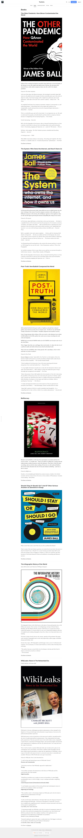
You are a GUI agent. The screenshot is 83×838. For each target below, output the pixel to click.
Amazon (29, 825)
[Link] (19, 14)
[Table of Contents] (1, 419)
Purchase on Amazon (26, 655)
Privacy (40, 830)
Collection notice (48, 830)
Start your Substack (38, 832)
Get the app (47, 832)
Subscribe (74, 2)
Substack (36, 835)
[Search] (66, 2)
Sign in (79, 2)
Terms (43, 830)
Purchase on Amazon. (26, 143)
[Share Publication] (69, 2)
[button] (31, 5)
